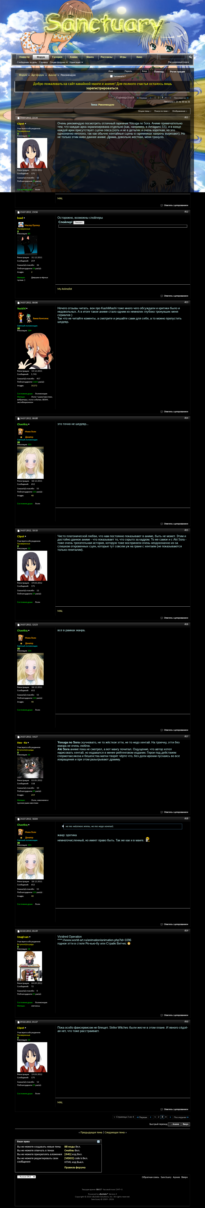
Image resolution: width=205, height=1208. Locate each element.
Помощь (159, 71)
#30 (186, 1022)
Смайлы (69, 1150)
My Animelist (64, 289)
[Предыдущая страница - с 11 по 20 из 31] (150, 98)
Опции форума (57, 62)
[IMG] (67, 1154)
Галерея (57, 57)
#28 (186, 818)
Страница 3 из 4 (125, 97)
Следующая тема (115, 1132)
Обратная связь (150, 1177)
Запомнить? (119, 76)
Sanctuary (166, 1177)
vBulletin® (103, 1194)
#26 (186, 624)
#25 (186, 530)
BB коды (69, 1146)
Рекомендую (106, 104)
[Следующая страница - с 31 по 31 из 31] (170, 98)
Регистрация (177, 71)
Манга (90, 57)
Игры (123, 57)
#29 (186, 931)
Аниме (74, 57)
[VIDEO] (69, 1158)
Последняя (180, 98)
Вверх (185, 1124)
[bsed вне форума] (27, 245)
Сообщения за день (27, 62)
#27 (186, 736)
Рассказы (106, 57)
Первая (143, 98)
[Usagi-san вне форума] (29, 966)
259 (33, 795)
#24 (186, 418)
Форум (41, 57)
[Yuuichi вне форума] (35, 351)
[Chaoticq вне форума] (30, 463)
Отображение (178, 111)
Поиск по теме (161, 111)
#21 (186, 117)
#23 (186, 302)
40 (32, 496)
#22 (186, 212)
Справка (43, 62)
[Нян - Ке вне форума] (30, 767)
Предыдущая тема (91, 1132)
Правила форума (74, 1167)
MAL (60, 198)
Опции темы (143, 111)
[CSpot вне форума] (32, 153)
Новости (24, 57)
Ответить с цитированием (176, 205)
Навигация (75, 62)
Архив (176, 1177)
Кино (139, 57)
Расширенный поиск (178, 62)
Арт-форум (37, 75)
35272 (34, 386)
